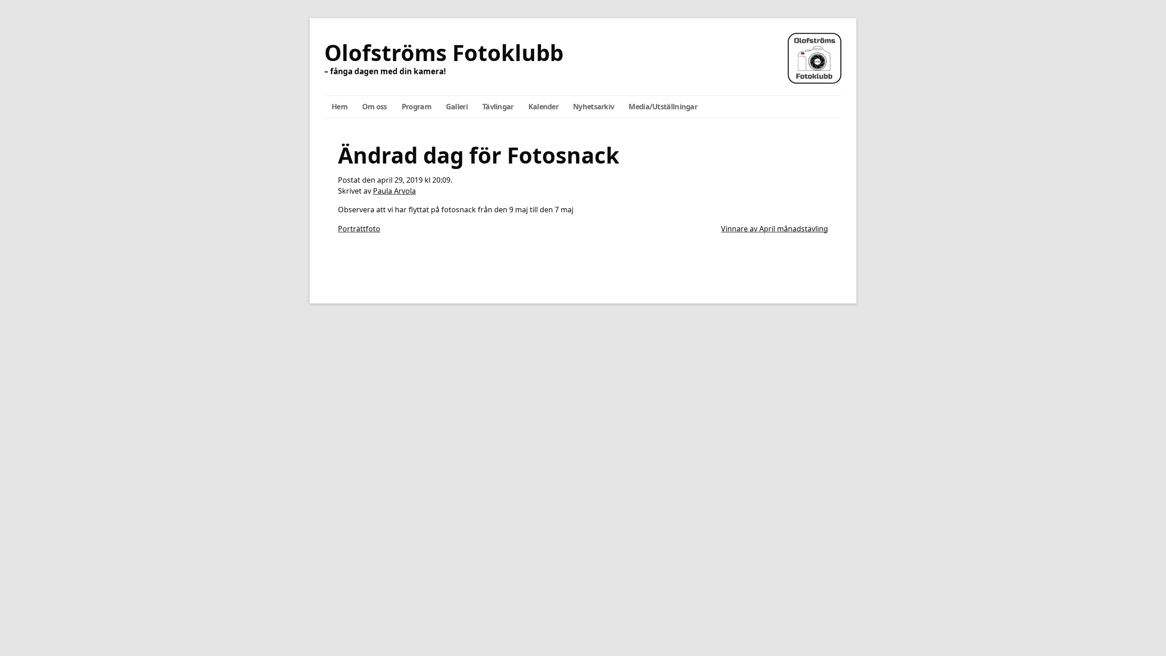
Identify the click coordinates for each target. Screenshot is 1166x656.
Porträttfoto (359, 229)
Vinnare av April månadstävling (774, 229)
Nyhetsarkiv (593, 107)
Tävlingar (498, 107)
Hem (340, 107)
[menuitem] (339, 107)
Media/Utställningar (663, 107)
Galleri (457, 107)
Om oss (374, 107)
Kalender (543, 107)
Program (416, 107)
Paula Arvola (394, 191)
